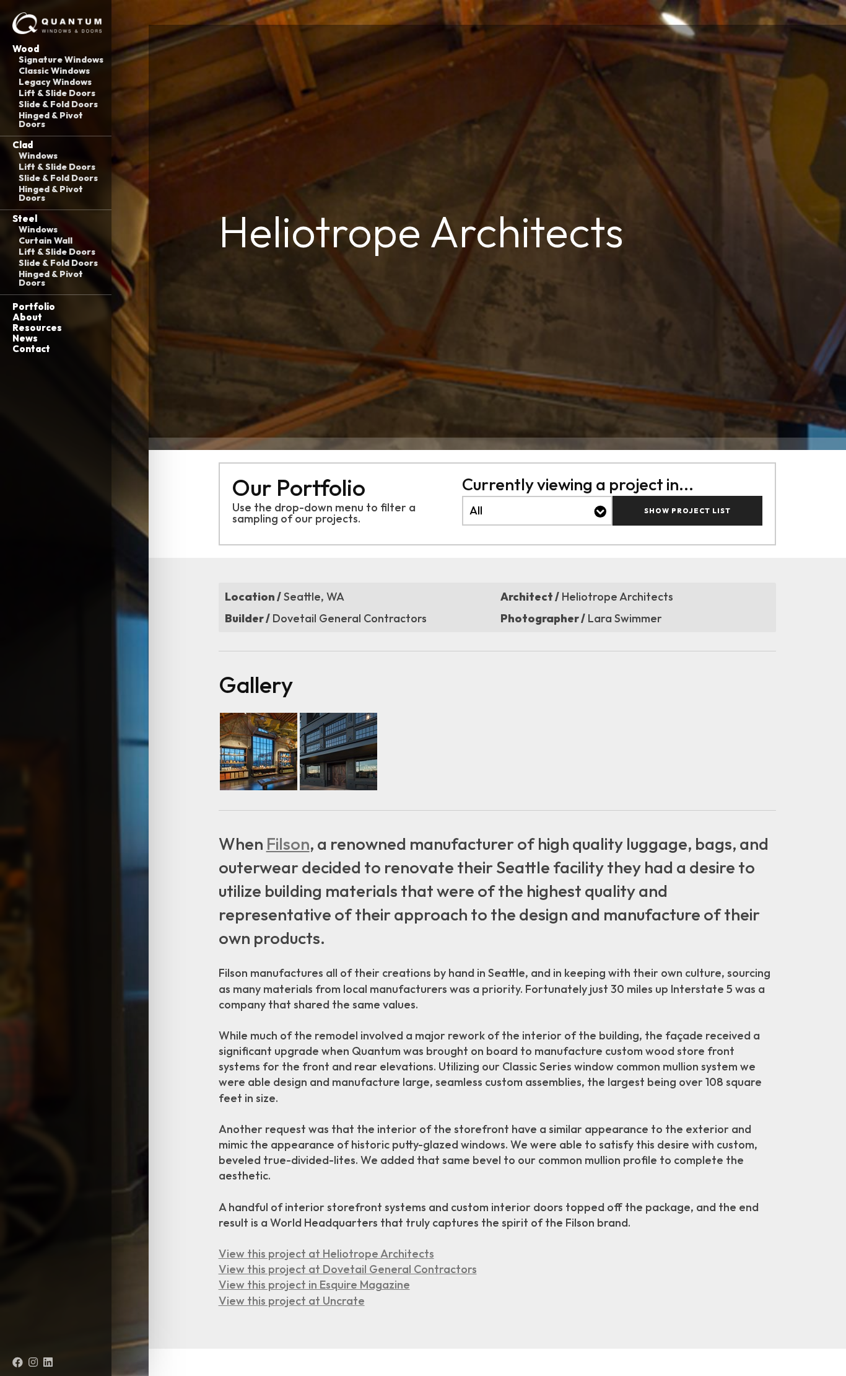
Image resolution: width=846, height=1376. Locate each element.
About (27, 317)
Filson (288, 843)
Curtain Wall (45, 240)
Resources (37, 327)
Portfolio (33, 306)
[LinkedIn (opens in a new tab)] (48, 1362)
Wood (25, 48)
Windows (38, 155)
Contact (31, 348)
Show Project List (687, 510)
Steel (24, 218)
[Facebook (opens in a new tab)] (17, 1362)
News (25, 338)
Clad (22, 144)
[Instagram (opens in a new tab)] (33, 1362)
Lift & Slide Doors (57, 93)
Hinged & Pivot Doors (51, 120)
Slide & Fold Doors (58, 104)
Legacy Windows (55, 81)
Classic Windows (54, 70)
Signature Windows (61, 59)
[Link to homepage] (55, 23)
